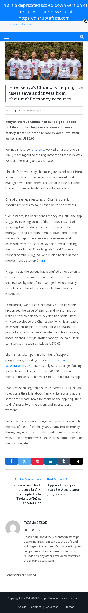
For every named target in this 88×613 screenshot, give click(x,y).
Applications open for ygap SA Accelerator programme (64, 489)
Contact (36, 607)
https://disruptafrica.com (44, 18)
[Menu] (7, 36)
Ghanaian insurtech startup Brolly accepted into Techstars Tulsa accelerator (25, 494)
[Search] (81, 36)
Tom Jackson (17, 110)
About (22, 607)
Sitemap (69, 607)
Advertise (52, 607)
